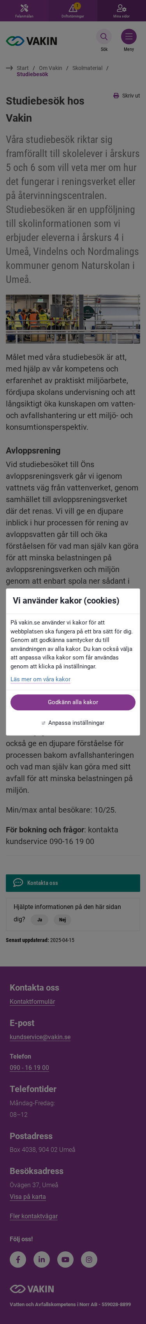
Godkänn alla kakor (73, 702)
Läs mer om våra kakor (40, 679)
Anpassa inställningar (76, 722)
